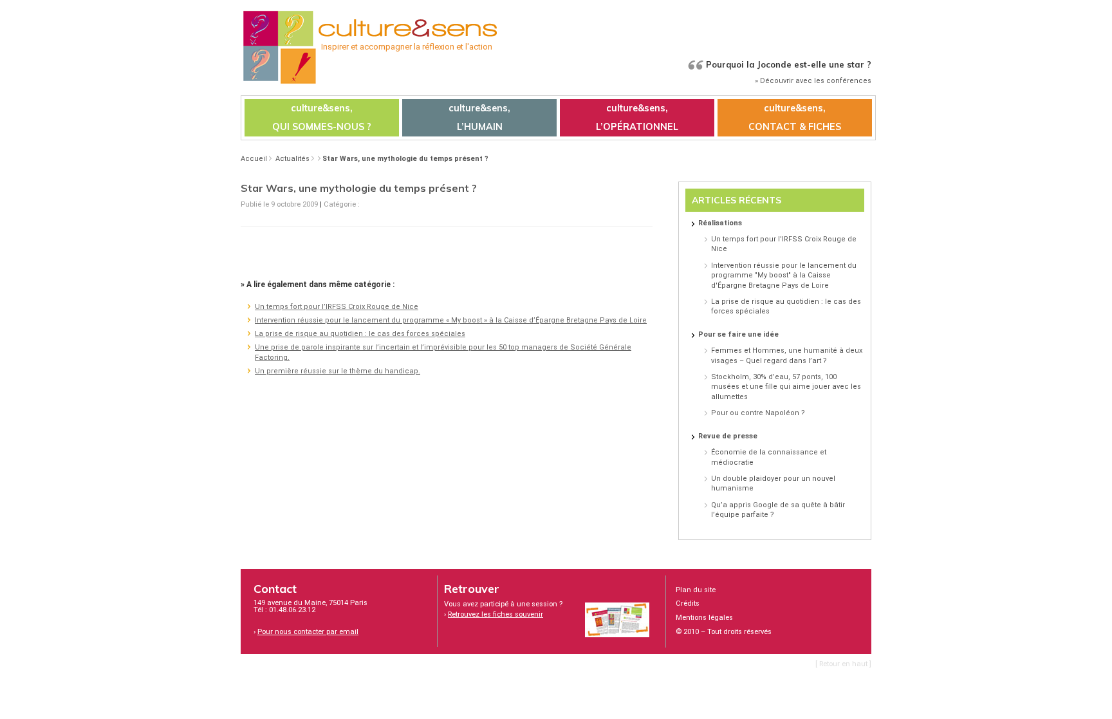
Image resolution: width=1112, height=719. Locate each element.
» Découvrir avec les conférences (813, 81)
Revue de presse (727, 436)
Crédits (688, 603)
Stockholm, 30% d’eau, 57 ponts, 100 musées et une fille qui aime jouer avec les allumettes (786, 387)
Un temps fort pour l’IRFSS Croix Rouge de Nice (336, 307)
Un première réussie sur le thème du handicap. (337, 371)
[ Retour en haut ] (843, 664)
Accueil (254, 158)
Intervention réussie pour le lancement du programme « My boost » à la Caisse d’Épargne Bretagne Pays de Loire (451, 320)
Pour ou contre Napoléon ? (758, 413)
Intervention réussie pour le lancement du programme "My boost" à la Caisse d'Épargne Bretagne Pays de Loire (784, 275)
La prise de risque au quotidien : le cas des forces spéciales (360, 334)
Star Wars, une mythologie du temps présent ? (405, 158)
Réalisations (720, 223)
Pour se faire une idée (738, 334)
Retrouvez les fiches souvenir (495, 614)
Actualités (292, 158)
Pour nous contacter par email (307, 632)
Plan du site (696, 590)
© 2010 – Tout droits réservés (724, 632)
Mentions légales (704, 617)
